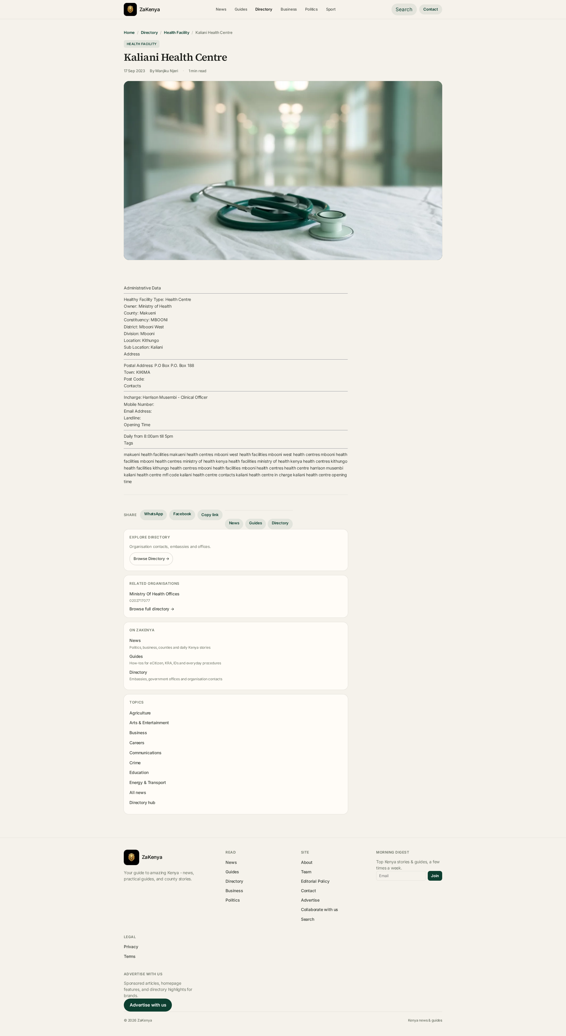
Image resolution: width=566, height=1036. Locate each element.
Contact (430, 9)
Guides (241, 9)
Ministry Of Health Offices (154, 593)
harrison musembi (326, 467)
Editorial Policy (315, 881)
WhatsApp (153, 513)
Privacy (131, 946)
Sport (330, 9)
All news (137, 792)
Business (289, 9)
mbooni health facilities (219, 467)
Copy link (209, 514)
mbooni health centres (161, 461)
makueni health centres (191, 454)
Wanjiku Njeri (166, 70)
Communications (145, 752)
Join (435, 875)
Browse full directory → (151, 608)
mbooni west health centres (294, 454)
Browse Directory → (151, 558)
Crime (135, 762)
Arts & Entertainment (149, 722)
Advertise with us (148, 1005)
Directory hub (142, 802)
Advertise (310, 899)
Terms (130, 956)
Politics (311, 9)
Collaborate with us (319, 909)
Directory (263, 9)
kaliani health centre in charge (264, 474)
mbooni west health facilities (240, 454)
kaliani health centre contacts (207, 474)
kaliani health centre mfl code (151, 474)
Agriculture (140, 712)
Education (138, 772)
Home (129, 32)
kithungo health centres (175, 467)
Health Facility (176, 32)
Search (404, 9)
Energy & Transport (147, 782)
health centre (296, 467)
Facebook (182, 513)
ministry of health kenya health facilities (219, 461)
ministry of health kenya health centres (293, 461)
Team (306, 871)
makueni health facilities (146, 454)
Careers (136, 742)
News (221, 9)
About (306, 862)
